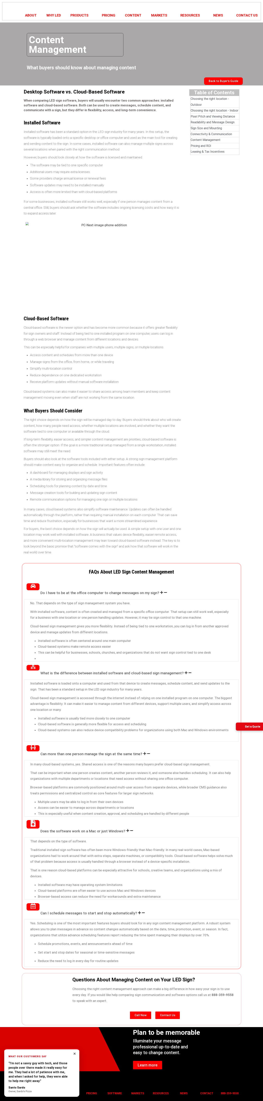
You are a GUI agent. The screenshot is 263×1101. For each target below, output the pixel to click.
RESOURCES (190, 15)
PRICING (108, 15)
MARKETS (159, 15)
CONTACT (206, 1093)
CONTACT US (247, 15)
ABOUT (31, 15)
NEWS (218, 15)
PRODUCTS (79, 15)
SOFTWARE (114, 1093)
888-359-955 (229, 1093)
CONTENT (133, 15)
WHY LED (53, 15)
